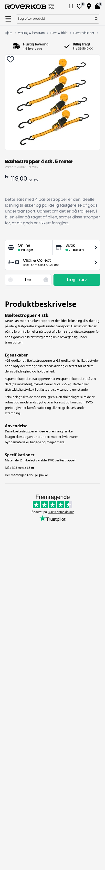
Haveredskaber (83, 33)
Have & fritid (58, 33)
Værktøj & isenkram (31, 33)
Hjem (8, 33)
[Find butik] (89, 6)
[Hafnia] (70, 6)
